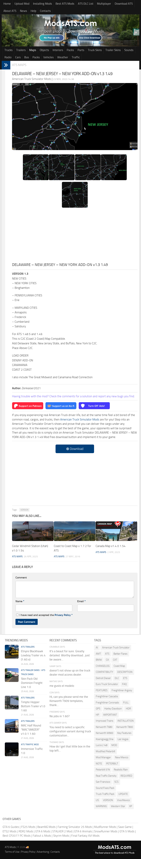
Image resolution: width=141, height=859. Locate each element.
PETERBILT (112, 763)
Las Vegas (123, 739)
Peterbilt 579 (103, 769)
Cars (18, 57)
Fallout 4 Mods (42, 835)
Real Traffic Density (106, 775)
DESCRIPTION (124, 672)
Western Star (118, 806)
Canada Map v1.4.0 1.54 (111, 546)
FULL (126, 702)
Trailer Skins (113, 50)
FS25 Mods (28, 827)
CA (107, 659)
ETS (125, 678)
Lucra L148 (101, 745)
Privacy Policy (63, 615)
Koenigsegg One (104, 739)
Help (33, 11)
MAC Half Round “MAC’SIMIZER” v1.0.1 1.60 (31, 729)
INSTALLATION (125, 720)
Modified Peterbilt (105, 751)
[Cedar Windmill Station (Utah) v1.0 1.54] (33, 531)
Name (19, 601)
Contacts (45, 11)
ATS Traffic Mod (30, 744)
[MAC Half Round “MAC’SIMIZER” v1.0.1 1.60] (12, 726)
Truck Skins (95, 50)
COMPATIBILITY (104, 672)
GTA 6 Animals (83, 831)
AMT (98, 653)
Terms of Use (12, 851)
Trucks (8, 50)
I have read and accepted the (46, 615)
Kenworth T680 (104, 727)
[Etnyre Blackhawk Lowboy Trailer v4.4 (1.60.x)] (12, 652)
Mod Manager (103, 757)
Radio (8, 57)
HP (97, 714)
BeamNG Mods (46, 827)
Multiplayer (104, 3)
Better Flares (120, 653)
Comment (21, 577)
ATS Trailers (28, 646)
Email (81, 601)
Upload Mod (21, 3)
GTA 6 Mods (42, 831)
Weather (62, 57)
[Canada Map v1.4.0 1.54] (116, 531)
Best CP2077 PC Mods (17, 835)
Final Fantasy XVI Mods (85, 835)
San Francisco (103, 781)
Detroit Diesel (103, 678)
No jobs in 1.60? (60, 716)
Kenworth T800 (124, 727)
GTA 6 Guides (11, 827)
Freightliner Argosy (122, 690)
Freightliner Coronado (107, 702)
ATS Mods (10, 847)
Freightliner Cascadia (107, 696)
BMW (99, 659)
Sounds (128, 50)
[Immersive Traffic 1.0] (12, 749)
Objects (44, 50)
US (97, 800)
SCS (116, 781)
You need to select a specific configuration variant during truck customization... (70, 731)
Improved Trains (104, 720)
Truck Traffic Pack (105, 794)
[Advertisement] (75, 236)
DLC (117, 678)
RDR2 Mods (26, 831)
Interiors (58, 50)
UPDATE (123, 794)
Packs (70, 50)
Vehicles (48, 57)
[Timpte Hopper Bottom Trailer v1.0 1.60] (12, 702)
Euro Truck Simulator (107, 684)
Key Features (124, 733)
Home (7, 3)
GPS (98, 708)
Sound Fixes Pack (105, 788)
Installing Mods (42, 3)
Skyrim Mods (61, 835)
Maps (32, 50)
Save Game (125, 827)
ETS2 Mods (10, 831)
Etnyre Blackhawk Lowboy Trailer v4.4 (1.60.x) (33, 655)
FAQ (124, 684)
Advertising (43, 851)
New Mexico (121, 757)
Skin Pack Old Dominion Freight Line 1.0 (31, 683)
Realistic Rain (121, 769)
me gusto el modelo (62, 685)
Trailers (21, 50)
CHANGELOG (103, 665)
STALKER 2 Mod (62, 831)
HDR (128, 708)
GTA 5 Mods (127, 831)
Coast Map (119, 665)
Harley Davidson (113, 708)
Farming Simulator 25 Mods (75, 827)
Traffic (76, 57)
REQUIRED (126, 775)
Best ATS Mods (65, 3)
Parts (81, 50)
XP (130, 806)
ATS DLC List (85, 3)
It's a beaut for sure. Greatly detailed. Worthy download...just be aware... (70, 655)
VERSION (24, 510)
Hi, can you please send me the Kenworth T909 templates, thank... (69, 701)
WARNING (101, 806)
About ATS (9, 11)
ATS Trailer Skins (30, 670)
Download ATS (124, 3)
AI (97, 647)
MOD (114, 745)
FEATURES (101, 690)
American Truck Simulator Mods (79, 419)
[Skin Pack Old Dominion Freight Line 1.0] (12, 675)
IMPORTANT (110, 714)
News (23, 11)
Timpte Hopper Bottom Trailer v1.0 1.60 (33, 706)
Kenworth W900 (104, 733)
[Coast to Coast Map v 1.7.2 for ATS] (74, 531)
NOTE (99, 763)
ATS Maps (19, 65)
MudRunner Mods (105, 827)
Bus (26, 57)
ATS (107, 653)
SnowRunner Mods (105, 831)
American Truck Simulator (115, 647)
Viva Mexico (123, 800)
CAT (115, 659)
